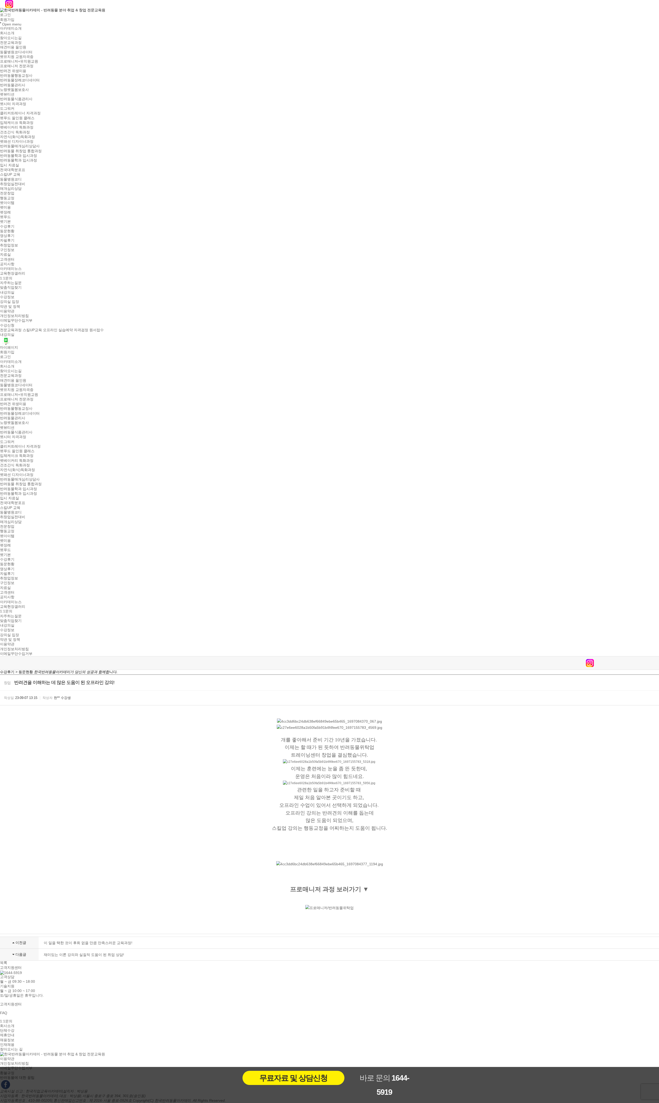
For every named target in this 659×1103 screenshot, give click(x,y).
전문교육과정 (11, 42)
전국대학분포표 (12, 170)
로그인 (5, 15)
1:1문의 (6, 278)
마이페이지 (9, 347)
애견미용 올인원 (13, 47)
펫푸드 (5, 217)
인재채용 (7, 1044)
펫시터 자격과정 (13, 104)
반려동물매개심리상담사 (20, 146)
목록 (3, 963)
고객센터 (7, 259)
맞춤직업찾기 (11, 288)
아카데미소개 (11, 28)
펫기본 (5, 222)
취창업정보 (9, 245)
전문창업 (7, 193)
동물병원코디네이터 (16, 52)
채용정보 (7, 1040)
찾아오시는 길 (11, 1049)
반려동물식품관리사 (16, 99)
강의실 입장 (9, 302)
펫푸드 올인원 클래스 (17, 118)
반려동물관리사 (12, 85)
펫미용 (5, 208)
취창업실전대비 (12, 184)
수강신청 (7, 325)
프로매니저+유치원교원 (19, 61)
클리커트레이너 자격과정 (20, 113)
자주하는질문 (11, 283)
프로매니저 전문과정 (16, 66)
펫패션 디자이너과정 (16, 141)
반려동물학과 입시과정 (18, 155)
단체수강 (7, 1030)
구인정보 (7, 250)
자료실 (5, 255)
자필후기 (7, 240)
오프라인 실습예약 (58, 330)
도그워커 (7, 108)
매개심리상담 (11, 188)
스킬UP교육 (32, 330)
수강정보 (7, 297)
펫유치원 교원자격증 (16, 57)
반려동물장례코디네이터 (20, 80)
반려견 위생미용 (13, 71)
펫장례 (5, 212)
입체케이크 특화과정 (16, 123)
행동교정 (7, 198)
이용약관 (7, 311)
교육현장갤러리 (12, 273)
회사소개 (7, 33)
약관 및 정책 (10, 306)
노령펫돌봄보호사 (14, 90)
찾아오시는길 (11, 38)
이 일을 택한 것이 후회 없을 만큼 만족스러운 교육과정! (88, 943)
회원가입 (7, 20)
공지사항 (7, 264)
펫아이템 (7, 203)
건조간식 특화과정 (15, 132)
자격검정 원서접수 (89, 330)
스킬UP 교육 (10, 175)
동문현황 (7, 231)
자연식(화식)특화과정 (17, 137)
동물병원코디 (11, 179)
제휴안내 (7, 1035)
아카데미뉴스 (11, 269)
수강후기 (7, 226)
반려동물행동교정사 (16, 75)
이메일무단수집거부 (16, 321)
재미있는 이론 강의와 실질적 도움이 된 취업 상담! (84, 955)
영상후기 (7, 236)
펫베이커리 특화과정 (16, 127)
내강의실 (7, 292)
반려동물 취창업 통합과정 (21, 151)
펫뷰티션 (7, 94)
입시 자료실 (9, 165)
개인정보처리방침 (14, 316)
